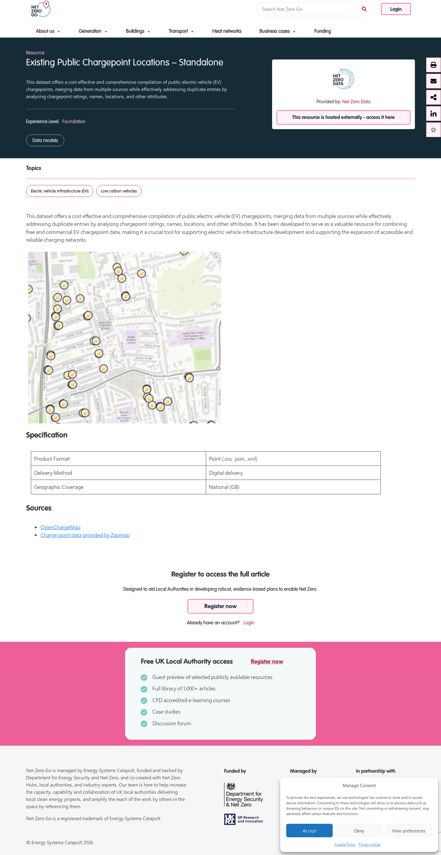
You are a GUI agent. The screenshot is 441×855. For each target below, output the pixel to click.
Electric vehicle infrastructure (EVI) (59, 191)
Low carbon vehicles (119, 191)
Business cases (275, 31)
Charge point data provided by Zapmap (85, 534)
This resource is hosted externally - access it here (343, 117)
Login (396, 9)
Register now (220, 606)
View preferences (408, 831)
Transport (178, 31)
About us (45, 31)
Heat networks (227, 31)
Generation (90, 31)
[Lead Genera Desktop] (41, 8)
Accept (309, 831)
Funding (322, 31)
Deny (359, 831)
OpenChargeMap (60, 527)
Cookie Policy (345, 844)
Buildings (135, 31)
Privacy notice (369, 844)
